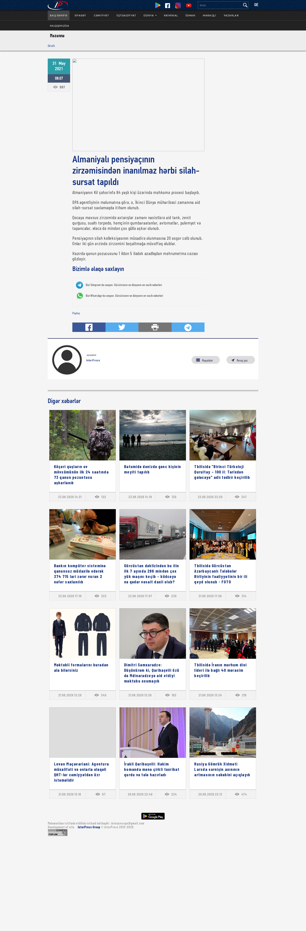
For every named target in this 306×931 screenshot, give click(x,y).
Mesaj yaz (242, 360)
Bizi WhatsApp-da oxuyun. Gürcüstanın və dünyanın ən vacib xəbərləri (124, 295)
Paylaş (76, 313)
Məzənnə (57, 35)
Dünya (149, 15)
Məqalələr (207, 360)
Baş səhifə (58, 15)
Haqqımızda (59, 25)
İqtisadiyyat (126, 15)
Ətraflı (51, 46)
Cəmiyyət (101, 15)
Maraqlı (209, 15)
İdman (190, 15)
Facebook (167, 5)
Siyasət (80, 15)
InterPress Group (89, 827)
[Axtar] (245, 5)
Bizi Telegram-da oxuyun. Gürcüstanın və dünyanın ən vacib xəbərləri (124, 285)
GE (256, 5)
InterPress (93, 360)
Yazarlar (231, 15)
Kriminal (171, 15)
